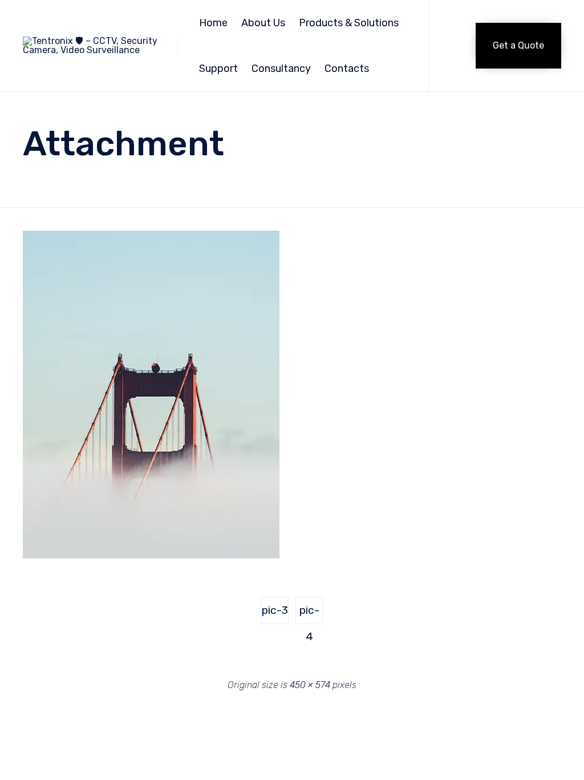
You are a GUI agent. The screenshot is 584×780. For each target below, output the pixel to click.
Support (218, 68)
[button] (518, 46)
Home (213, 23)
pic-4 (309, 614)
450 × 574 (310, 685)
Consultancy (281, 68)
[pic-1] (151, 555)
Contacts (347, 68)
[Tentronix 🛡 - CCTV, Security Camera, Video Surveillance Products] (91, 46)
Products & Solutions (349, 23)
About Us (263, 23)
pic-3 (275, 610)
